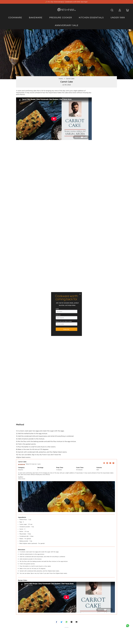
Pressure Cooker (60, 18)
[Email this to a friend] (76, 622)
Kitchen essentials (91, 18)
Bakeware (35, 18)
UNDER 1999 (118, 18)
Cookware (15, 18)
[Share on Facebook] (56, 622)
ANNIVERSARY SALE (66, 25)
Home (61, 78)
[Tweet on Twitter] (61, 622)
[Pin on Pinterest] (71, 622)
